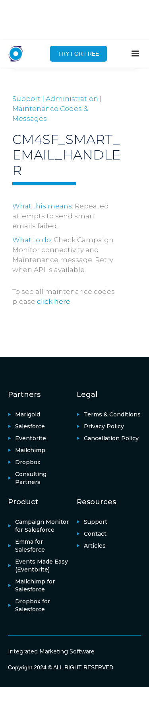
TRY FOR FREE (78, 54)
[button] (135, 54)
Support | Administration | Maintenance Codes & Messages (57, 108)
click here (53, 301)
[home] (20, 54)
